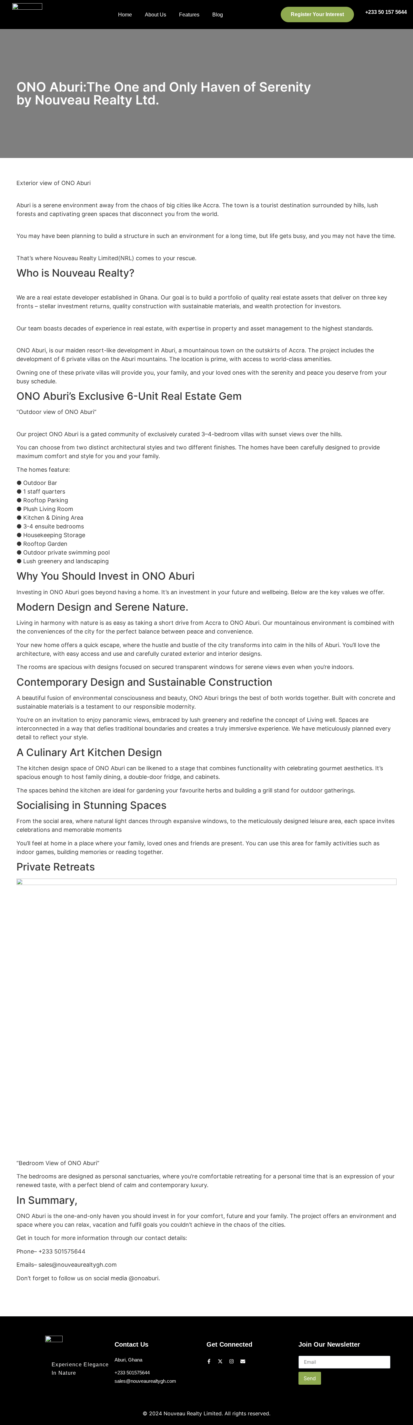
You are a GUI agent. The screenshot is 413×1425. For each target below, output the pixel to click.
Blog (217, 14)
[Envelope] (242, 1361)
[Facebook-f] (208, 1361)
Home (125, 14)
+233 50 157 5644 (386, 12)
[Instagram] (231, 1361)
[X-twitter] (220, 1361)
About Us (155, 14)
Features (189, 14)
